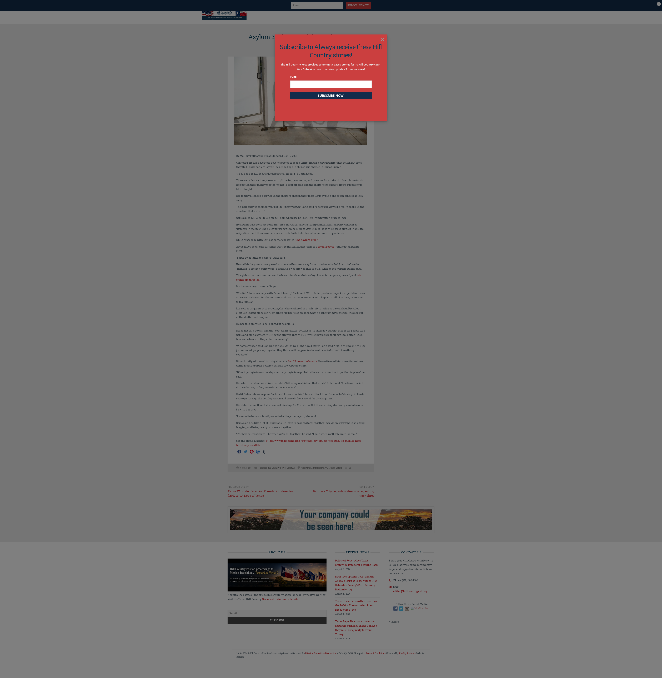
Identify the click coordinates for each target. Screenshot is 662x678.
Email (293, 77)
